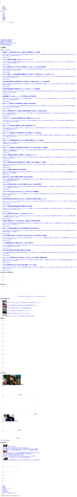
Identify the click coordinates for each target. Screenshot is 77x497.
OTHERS (4, 17)
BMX (3, 16)
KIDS (4, 19)
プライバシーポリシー (7, 488)
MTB (3, 15)
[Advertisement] (38, 31)
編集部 (4, 486)
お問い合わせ (5, 491)
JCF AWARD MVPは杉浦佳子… (6, 40)
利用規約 (4, 489)
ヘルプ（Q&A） (6, 490)
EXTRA (4, 20)
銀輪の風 (4, 18)
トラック (4, 13)
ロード (4, 12)
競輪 (3, 14)
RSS (3, 493)
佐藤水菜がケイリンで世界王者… (6, 41)
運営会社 (4, 487)
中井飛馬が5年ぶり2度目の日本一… (7, 39)
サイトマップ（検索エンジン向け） (9, 492)
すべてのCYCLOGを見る (5, 440)
